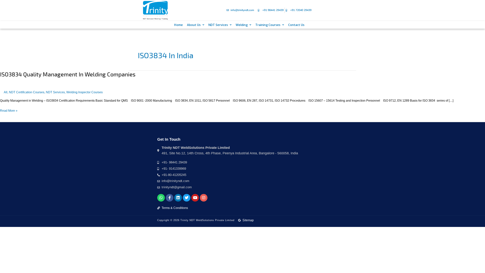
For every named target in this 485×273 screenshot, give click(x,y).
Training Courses (267, 25)
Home (178, 25)
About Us (194, 25)
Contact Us (296, 25)
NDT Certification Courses (26, 92)
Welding (242, 25)
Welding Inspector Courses (84, 92)
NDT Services (218, 25)
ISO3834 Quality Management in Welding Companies (67, 74)
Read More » (8, 110)
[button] (195, 25)
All (5, 92)
